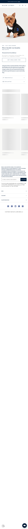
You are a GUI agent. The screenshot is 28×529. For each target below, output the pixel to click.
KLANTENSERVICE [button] (5, 200)
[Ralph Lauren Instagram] (8, 206)
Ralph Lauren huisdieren (11, 45)
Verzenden (23, 179)
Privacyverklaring (17, 184)
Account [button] (3, 195)
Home (3, 45)
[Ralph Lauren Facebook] (12, 206)
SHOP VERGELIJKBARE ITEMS (13, 59)
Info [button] (2, 191)
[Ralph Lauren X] (19, 206)
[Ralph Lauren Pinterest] (22, 206)
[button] (19, 5)
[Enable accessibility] (3, 526)
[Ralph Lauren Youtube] (15, 206)
